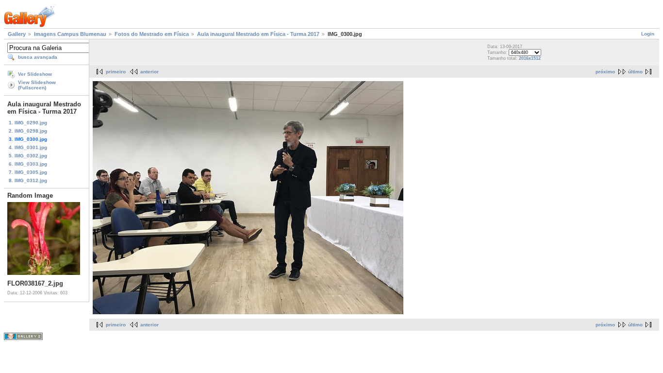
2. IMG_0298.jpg (28, 131)
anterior (149, 71)
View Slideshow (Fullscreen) (37, 85)
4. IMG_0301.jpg (28, 147)
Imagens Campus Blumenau (70, 34)
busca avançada (37, 57)
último (635, 71)
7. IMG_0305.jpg (28, 172)
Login (647, 33)
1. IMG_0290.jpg (28, 122)
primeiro (116, 71)
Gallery (17, 34)
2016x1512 (530, 58)
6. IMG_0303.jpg (28, 164)
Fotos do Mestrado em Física (152, 34)
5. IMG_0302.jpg (28, 155)
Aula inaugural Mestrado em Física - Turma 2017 (258, 34)
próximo (605, 71)
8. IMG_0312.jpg (28, 180)
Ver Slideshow (35, 74)
